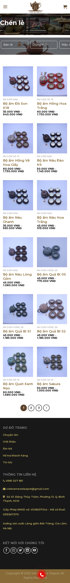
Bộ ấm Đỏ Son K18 (15, 106)
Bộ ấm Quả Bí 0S (51, 274)
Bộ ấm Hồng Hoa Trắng (51, 106)
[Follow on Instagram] (13, 550)
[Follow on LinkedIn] (27, 550)
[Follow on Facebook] (6, 550)
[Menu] (5, 6)
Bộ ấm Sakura (48, 384)
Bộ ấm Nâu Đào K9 (50, 162)
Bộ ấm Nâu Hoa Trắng (50, 220)
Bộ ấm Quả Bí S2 (51, 331)
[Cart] (65, 7)
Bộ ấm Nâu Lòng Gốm (17, 276)
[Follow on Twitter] (20, 550)
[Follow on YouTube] (34, 550)
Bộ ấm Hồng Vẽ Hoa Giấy (16, 162)
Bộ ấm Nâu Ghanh (12, 220)
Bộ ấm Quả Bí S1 (17, 331)
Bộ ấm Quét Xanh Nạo (18, 386)
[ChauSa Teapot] (35, 7)
